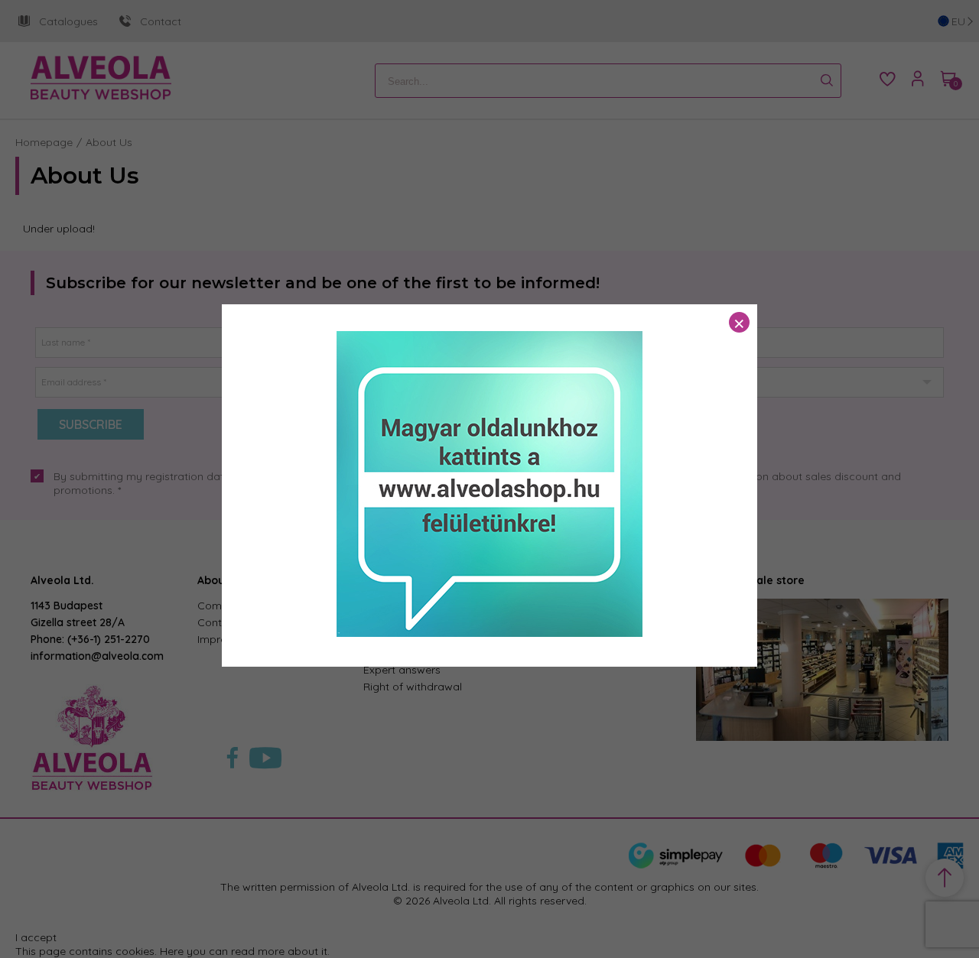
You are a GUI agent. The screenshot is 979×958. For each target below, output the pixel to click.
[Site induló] (489, 633)
